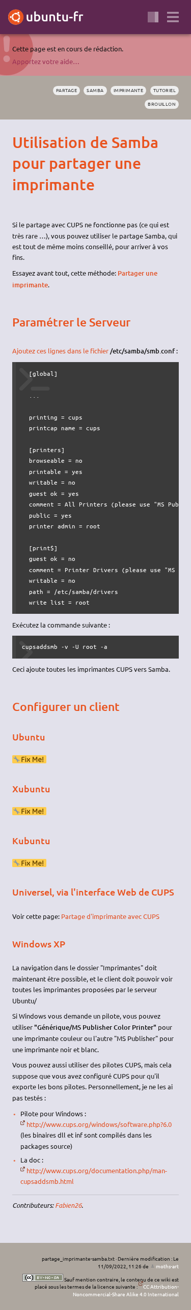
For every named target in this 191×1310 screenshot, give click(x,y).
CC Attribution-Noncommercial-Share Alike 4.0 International (126, 1290)
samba (95, 90)
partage (66, 90)
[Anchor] (21, 142)
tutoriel (164, 90)
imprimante (128, 90)
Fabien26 (68, 1205)
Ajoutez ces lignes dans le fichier (60, 350)
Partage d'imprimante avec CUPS (110, 916)
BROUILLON (162, 103)
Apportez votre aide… (45, 61)
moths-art (167, 1266)
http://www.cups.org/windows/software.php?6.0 (99, 1124)
